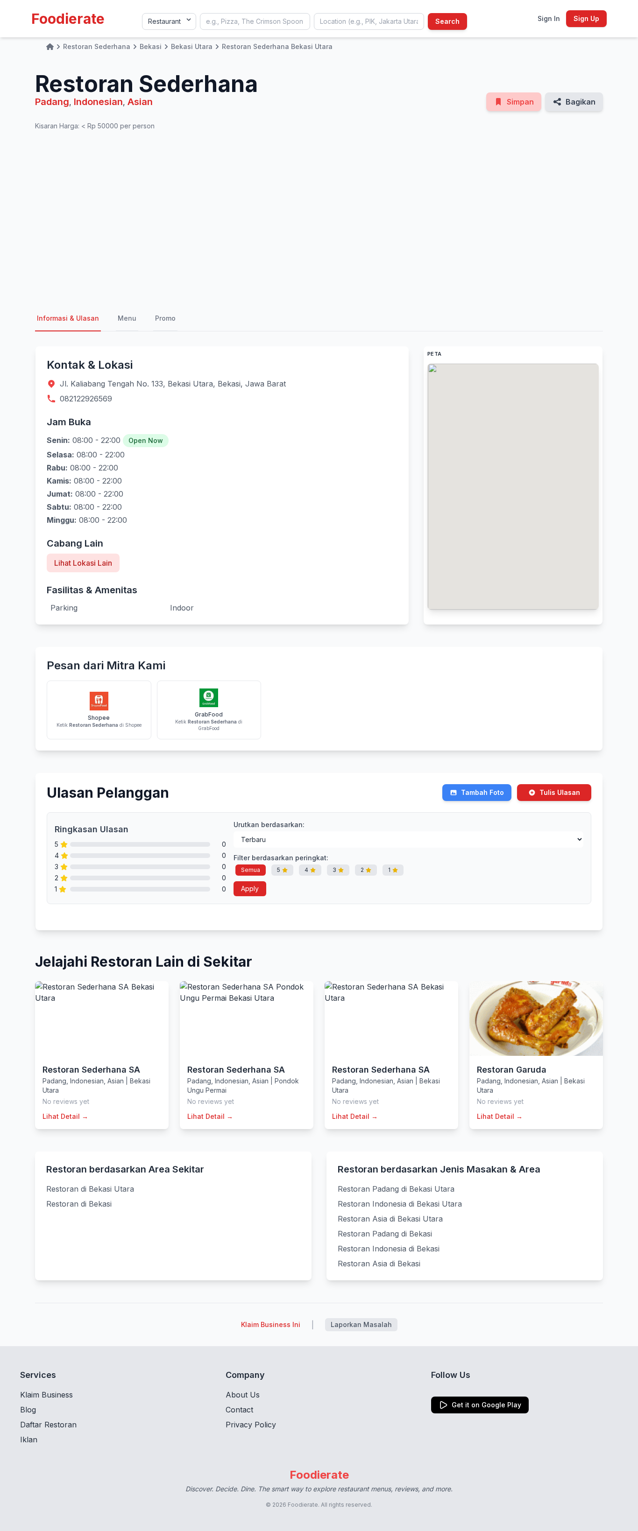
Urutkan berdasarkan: (269, 825)
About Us (243, 1394)
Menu (127, 318)
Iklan (28, 1439)
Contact (239, 1409)
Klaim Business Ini (270, 1324)
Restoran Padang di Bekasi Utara (396, 1189)
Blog (28, 1409)
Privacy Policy (251, 1424)
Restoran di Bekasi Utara (90, 1189)
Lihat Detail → (65, 1116)
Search (447, 21)
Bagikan (580, 101)
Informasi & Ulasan (68, 318)
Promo (165, 318)
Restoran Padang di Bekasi (385, 1233)
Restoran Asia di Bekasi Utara (390, 1218)
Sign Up (586, 18)
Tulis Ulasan (559, 792)
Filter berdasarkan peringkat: (281, 858)
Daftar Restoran (48, 1424)
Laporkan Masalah (361, 1324)
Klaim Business (46, 1394)
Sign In (549, 18)
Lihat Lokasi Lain (83, 563)
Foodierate (68, 18)
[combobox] (255, 21)
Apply (250, 888)
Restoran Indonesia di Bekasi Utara (400, 1203)
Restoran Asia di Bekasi (379, 1263)
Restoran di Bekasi (79, 1203)
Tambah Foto (482, 792)
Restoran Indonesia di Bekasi (389, 1248)
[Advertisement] (319, 218)
